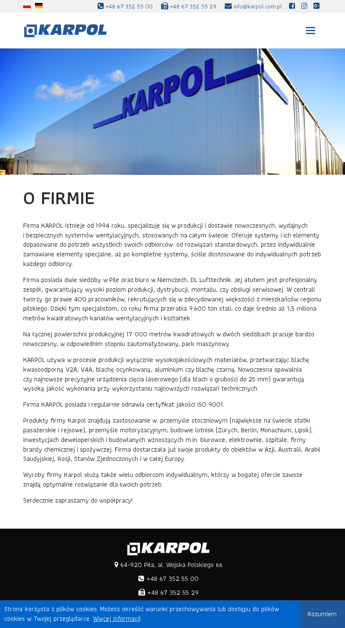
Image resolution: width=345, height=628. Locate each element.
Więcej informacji (117, 618)
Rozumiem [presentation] (322, 614)
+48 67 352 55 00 (171, 578)
